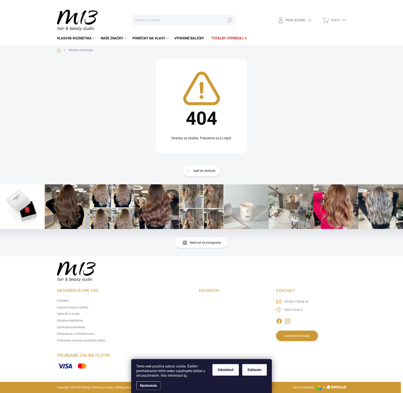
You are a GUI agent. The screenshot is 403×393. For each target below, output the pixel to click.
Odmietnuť (226, 370)
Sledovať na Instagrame (205, 242)
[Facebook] (279, 320)
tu (185, 375)
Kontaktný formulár (297, 335)
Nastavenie (148, 386)
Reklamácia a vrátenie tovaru (76, 333)
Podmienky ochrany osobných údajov (81, 340)
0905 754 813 (293, 310)
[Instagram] (287, 320)
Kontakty (63, 5)
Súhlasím (254, 370)
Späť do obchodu (204, 170)
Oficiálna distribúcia (155, 5)
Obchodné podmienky (188, 5)
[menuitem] (77, 38)
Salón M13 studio (124, 5)
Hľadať (229, 20)
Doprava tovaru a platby (91, 5)
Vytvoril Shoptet (303, 387)
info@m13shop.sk (296, 301)
